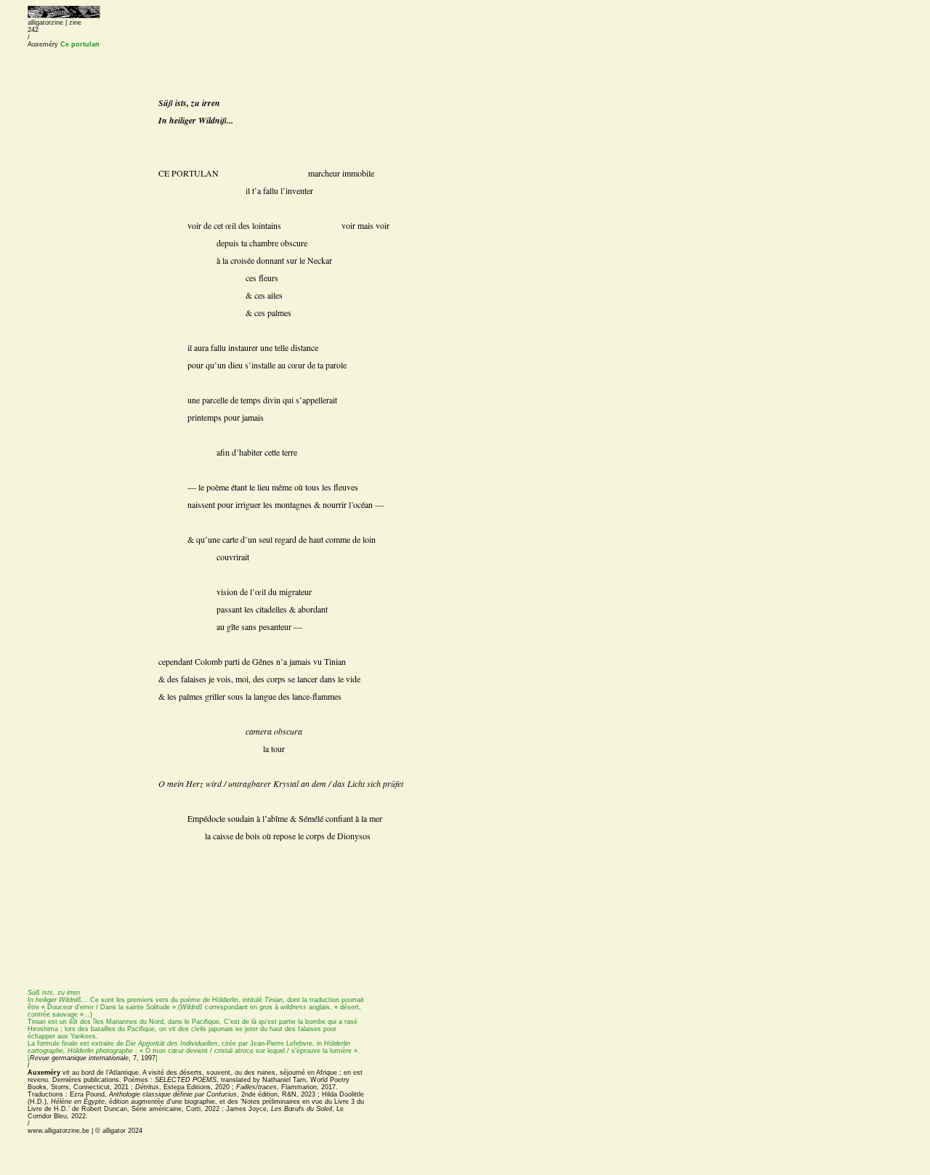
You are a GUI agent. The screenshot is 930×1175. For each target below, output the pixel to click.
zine (75, 22)
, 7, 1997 (94, 1058)
